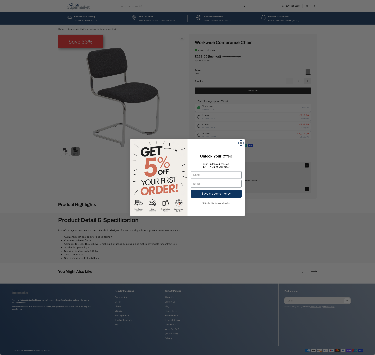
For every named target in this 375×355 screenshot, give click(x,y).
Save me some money (216, 194)
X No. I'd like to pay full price (216, 203)
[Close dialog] (241, 143)
